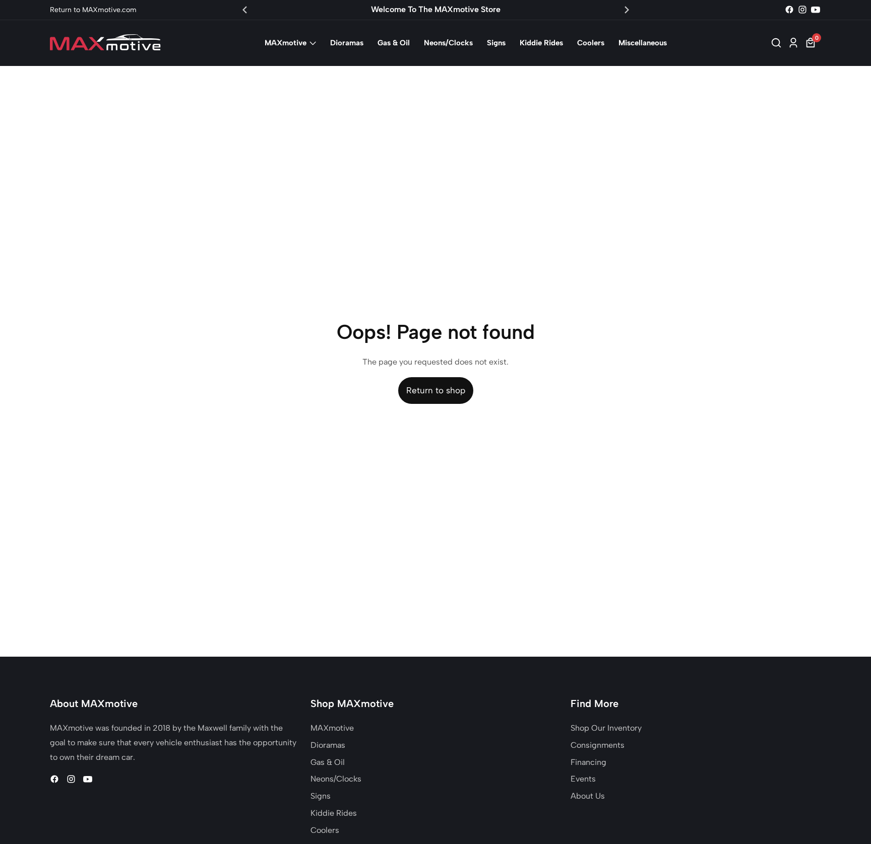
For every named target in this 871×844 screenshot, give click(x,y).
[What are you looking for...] (778, 42)
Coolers (590, 42)
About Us (588, 796)
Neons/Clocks (448, 42)
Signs (496, 42)
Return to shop (435, 390)
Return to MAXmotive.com (93, 10)
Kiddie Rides (541, 42)
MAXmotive (285, 42)
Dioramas (346, 42)
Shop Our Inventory (606, 728)
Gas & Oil (394, 42)
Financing (588, 762)
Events (583, 779)
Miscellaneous (642, 42)
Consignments (598, 745)
